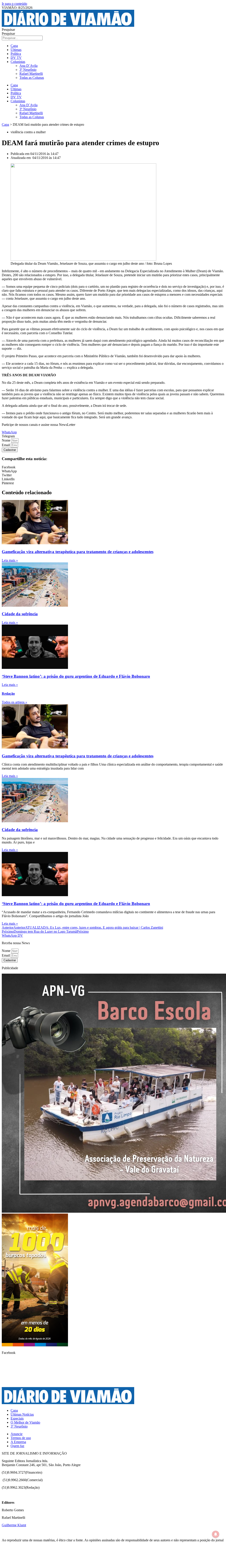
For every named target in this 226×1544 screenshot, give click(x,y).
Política (16, 54)
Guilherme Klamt (14, 1525)
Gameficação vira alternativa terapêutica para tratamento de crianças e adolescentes (77, 551)
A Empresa (18, 1442)
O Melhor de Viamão (25, 1422)
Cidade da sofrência (20, 614)
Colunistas (18, 62)
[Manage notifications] (215, 1534)
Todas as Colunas (31, 77)
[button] (8, 436)
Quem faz (17, 1446)
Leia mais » (10, 560)
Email (6, 445)
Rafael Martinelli (31, 73)
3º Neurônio (27, 69)
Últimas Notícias (22, 1414)
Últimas (16, 50)
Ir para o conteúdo (14, 4)
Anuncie (17, 1434)
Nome (6, 440)
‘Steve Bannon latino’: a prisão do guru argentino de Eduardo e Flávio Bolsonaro (76, 676)
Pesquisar (8, 29)
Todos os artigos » (14, 702)
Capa (14, 46)
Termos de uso (21, 1438)
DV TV (16, 58)
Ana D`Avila (28, 66)
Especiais (17, 1418)
